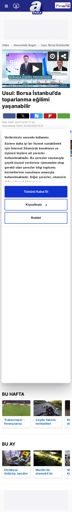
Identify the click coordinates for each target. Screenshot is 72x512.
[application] (36, 256)
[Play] (36, 256)
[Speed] (54, 6)
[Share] (65, 6)
